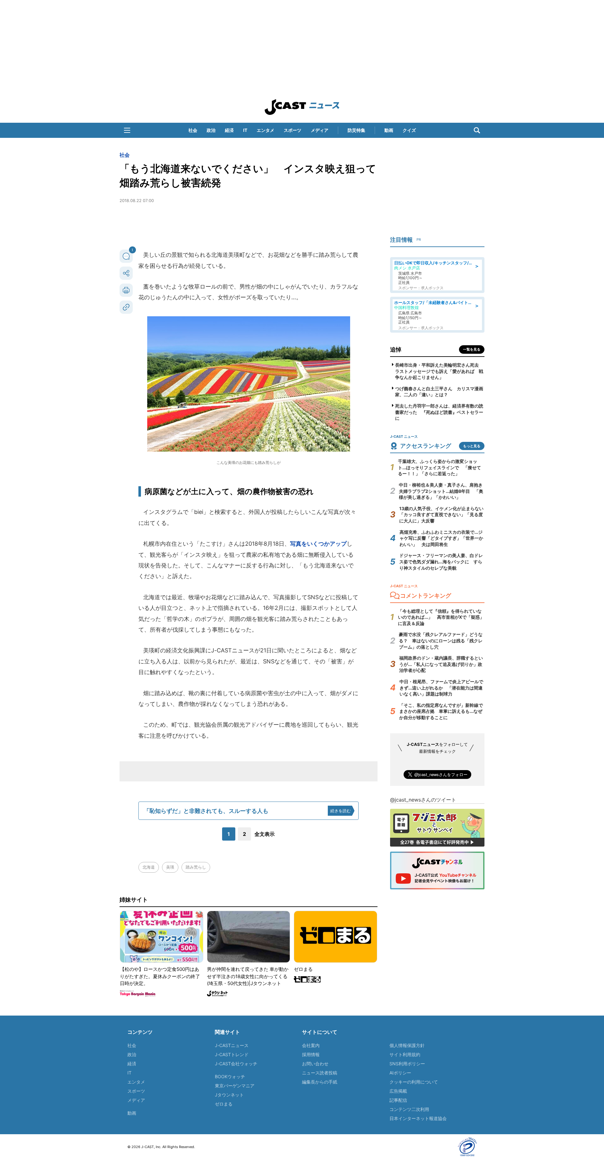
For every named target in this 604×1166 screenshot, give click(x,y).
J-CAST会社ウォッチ (236, 1063)
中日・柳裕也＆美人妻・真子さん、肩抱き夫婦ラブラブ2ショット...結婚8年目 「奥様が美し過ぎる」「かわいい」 (441, 491)
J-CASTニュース (232, 1045)
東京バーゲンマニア (234, 1085)
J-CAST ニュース (302, 107)
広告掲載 (398, 1091)
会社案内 (311, 1045)
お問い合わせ (315, 1063)
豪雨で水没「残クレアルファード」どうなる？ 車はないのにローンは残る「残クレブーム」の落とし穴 (441, 640)
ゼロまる (223, 1104)
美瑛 (170, 867)
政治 (211, 130)
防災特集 (356, 130)
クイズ (409, 130)
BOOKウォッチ (230, 1076)
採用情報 (311, 1054)
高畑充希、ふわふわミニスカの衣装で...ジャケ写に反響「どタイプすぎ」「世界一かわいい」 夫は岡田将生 (441, 538)
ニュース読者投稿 (319, 1072)
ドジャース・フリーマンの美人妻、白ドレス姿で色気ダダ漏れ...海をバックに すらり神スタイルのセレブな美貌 (441, 561)
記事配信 (398, 1100)
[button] (127, 130)
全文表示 (264, 834)
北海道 (149, 867)
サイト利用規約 (404, 1054)
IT (245, 130)
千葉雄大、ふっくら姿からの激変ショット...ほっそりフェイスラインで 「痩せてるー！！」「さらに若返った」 (439, 467)
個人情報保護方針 (407, 1045)
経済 (229, 130)
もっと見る (471, 446)
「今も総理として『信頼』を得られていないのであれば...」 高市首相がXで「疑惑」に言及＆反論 (441, 617)
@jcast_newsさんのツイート (423, 800)
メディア (319, 130)
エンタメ (265, 130)
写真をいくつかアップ (318, 543)
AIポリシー (400, 1072)
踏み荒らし (196, 867)
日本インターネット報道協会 (418, 1118)
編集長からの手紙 (319, 1081)
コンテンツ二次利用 (409, 1109)
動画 (388, 130)
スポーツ (292, 130)
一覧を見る (471, 349)
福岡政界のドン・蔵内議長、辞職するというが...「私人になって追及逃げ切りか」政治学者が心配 (441, 664)
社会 (192, 130)
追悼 (395, 349)
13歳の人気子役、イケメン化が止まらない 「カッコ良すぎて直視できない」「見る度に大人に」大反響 (443, 514)
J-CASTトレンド (232, 1054)
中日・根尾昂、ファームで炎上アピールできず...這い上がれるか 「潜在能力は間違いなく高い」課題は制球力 (441, 687)
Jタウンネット (229, 1094)
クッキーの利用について (413, 1081)
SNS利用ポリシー (407, 1063)
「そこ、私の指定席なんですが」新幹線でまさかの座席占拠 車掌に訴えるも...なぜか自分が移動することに (441, 711)
